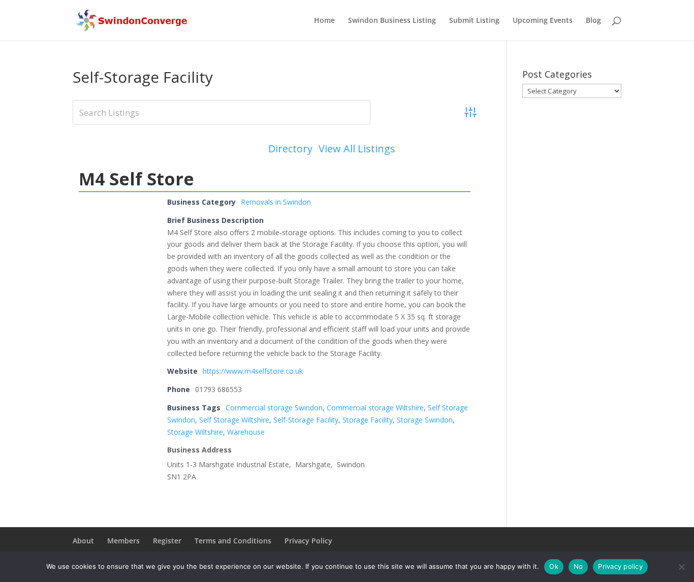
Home (324, 21)
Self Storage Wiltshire (234, 420)
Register (167, 540)
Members (123, 540)
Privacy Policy (308, 540)
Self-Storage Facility (305, 420)
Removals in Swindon (276, 202)
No (578, 566)
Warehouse (246, 432)
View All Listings (357, 149)
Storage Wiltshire (195, 432)
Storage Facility (367, 420)
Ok (553, 566)
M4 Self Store (136, 178)
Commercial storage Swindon (274, 407)
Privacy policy (620, 566)
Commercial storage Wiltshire (375, 407)
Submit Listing (474, 21)
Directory (290, 149)
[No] (681, 567)
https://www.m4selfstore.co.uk (253, 371)
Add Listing (439, 148)
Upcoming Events (543, 21)
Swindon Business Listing (392, 21)
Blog (593, 21)
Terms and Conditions (233, 540)
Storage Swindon (425, 420)
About (83, 540)
